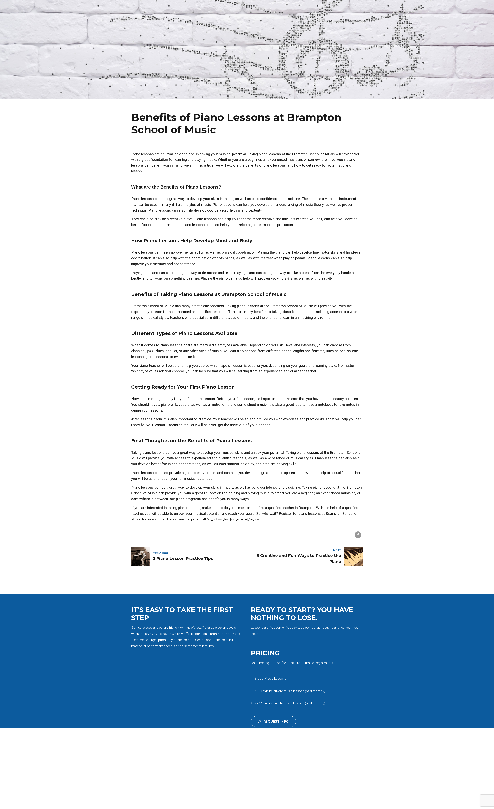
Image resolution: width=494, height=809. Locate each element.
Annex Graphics (299, 785)
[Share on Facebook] (358, 534)
